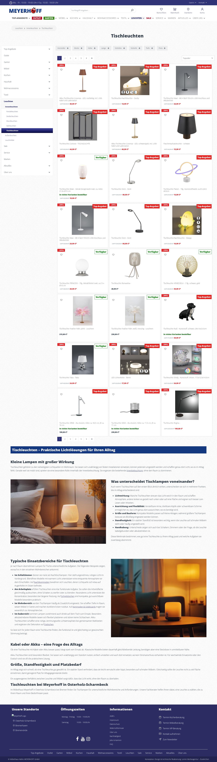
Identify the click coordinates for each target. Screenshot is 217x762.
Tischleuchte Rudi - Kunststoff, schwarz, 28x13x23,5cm (185, 329)
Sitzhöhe (118, 48)
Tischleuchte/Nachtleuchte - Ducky (125, 98)
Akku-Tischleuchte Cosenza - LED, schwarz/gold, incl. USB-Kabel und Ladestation (134, 145)
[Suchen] (132, 10)
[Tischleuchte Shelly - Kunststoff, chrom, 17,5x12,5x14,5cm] (187, 359)
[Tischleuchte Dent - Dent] (134, 171)
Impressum (114, 720)
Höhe (90, 48)
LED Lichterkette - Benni (121, 377)
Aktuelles (170, 753)
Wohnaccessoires (105, 753)
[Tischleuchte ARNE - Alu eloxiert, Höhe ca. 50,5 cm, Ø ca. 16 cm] (82, 405)
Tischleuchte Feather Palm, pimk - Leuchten (76, 329)
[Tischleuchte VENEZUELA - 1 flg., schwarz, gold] (187, 265)
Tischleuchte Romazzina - (121, 283)
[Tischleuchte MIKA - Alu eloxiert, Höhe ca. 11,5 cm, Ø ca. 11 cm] (134, 405)
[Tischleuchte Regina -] (187, 405)
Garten (60, 753)
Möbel (69, 753)
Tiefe (148, 48)
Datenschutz (115, 724)
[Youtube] (83, 739)
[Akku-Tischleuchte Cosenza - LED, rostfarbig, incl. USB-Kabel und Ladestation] (82, 80)
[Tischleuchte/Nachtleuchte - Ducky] (134, 80)
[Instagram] (88, 739)
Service (148, 753)
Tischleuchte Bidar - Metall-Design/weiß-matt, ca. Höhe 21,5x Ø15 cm (81, 190)
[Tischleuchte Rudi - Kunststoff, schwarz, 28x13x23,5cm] (187, 311)
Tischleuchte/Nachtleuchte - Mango (178, 238)
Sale (140, 753)
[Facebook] (77, 739)
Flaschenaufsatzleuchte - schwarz (177, 144)
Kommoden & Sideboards (84, 606)
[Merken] (61, 70)
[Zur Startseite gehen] (25, 10)
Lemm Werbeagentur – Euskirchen (195, 759)
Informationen (121, 709)
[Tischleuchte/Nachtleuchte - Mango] (187, 220)
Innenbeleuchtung (135, 470)
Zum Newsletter (170, 739)
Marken (159, 753)
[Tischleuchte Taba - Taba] (82, 359)
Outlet (50, 753)
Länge (103, 48)
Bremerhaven (21, 725)
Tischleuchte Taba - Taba (69, 377)
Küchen (79, 753)
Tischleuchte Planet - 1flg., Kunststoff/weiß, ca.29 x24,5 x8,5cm (185, 190)
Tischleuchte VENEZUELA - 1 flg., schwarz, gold (182, 283)
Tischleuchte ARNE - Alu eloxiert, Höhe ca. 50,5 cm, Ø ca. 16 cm (81, 424)
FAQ (111, 744)
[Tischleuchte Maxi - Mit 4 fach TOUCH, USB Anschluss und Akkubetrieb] (187, 80)
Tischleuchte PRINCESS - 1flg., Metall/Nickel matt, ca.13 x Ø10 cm (81, 284)
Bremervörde (21, 730)
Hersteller (61, 48)
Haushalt (90, 753)
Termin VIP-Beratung (172, 728)
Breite (76, 48)
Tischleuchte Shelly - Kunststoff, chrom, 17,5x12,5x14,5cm (186, 377)
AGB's (112, 716)
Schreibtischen (67, 596)
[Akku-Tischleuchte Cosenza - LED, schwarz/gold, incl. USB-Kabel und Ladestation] (134, 126)
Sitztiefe (134, 48)
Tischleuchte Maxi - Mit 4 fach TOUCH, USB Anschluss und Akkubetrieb (187, 99)
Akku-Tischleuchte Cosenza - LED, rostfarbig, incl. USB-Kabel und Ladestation (80, 99)
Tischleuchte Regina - (172, 423)
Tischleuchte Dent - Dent (121, 189)
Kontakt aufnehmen (171, 734)
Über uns (113, 732)
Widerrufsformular (117, 728)
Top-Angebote (37, 753)
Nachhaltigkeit (115, 736)
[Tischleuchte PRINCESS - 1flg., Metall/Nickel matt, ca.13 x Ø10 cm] (82, 265)
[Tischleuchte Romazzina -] (134, 265)
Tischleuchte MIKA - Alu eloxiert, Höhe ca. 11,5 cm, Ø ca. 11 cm (133, 424)
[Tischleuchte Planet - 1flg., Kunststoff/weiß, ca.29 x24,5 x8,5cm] (187, 171)
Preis (161, 48)
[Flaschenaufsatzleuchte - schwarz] (187, 126)
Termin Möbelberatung (173, 722)
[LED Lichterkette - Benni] (134, 359)
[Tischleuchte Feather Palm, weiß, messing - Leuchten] (134, 311)
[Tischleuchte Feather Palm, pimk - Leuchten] (82, 311)
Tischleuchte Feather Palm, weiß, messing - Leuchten (132, 329)
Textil (119, 753)
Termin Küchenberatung (173, 717)
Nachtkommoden (41, 582)
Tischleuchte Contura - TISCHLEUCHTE (74, 144)
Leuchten (130, 753)
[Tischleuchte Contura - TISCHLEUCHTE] (82, 126)
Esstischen (48, 624)
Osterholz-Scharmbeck (25, 720)
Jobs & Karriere (115, 740)
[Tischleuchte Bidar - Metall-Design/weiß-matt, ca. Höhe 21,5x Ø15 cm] (82, 171)
